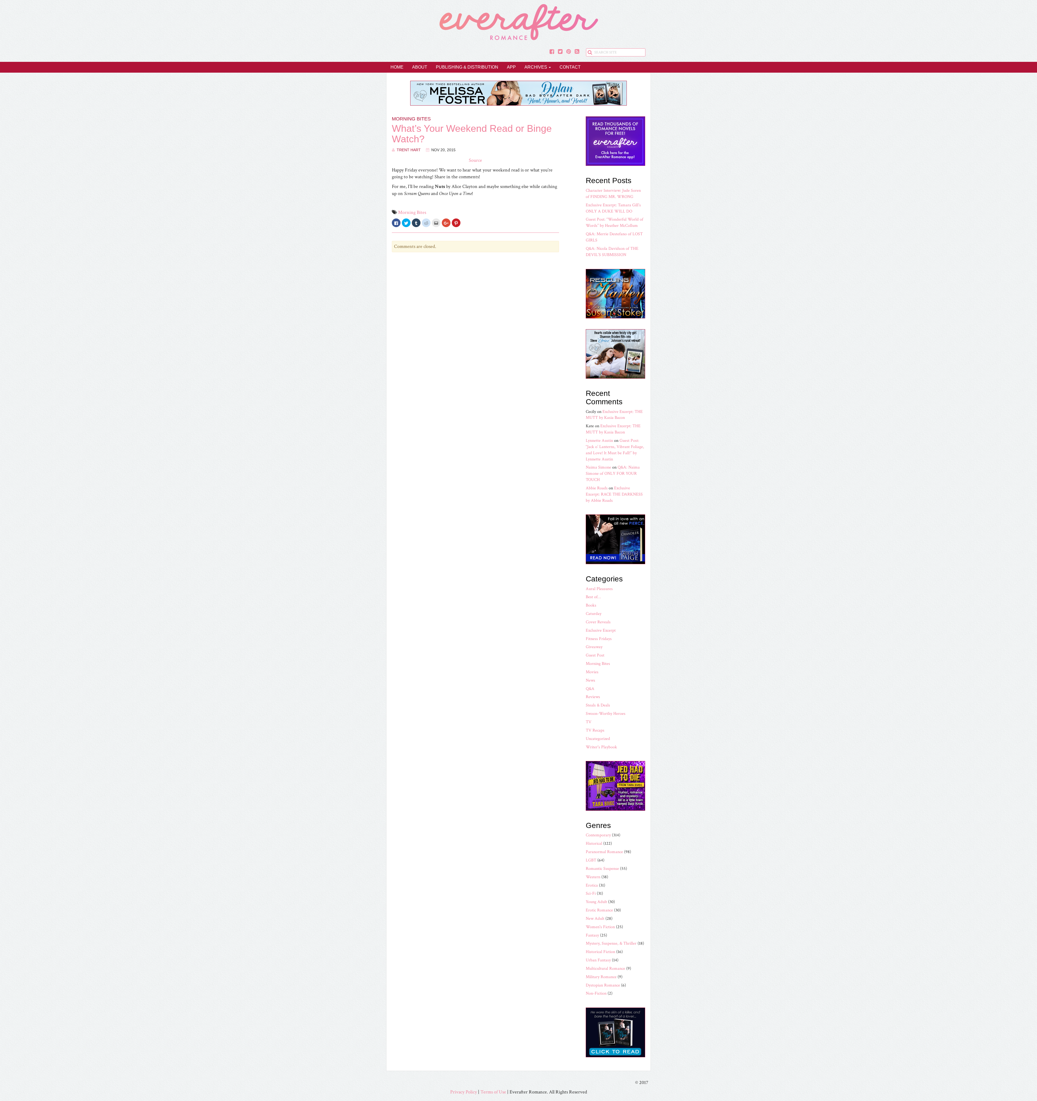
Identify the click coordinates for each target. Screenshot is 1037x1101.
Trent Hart (409, 150)
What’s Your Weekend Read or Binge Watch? (472, 134)
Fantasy (592, 935)
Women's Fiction (600, 927)
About (419, 67)
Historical (594, 843)
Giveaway (594, 647)
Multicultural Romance (605, 968)
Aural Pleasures (599, 589)
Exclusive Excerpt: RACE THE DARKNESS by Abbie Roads (614, 494)
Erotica (592, 885)
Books (591, 605)
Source (475, 160)
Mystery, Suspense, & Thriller (611, 943)
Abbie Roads (597, 488)
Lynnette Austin (599, 440)
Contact (570, 67)
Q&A (590, 689)
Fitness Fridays (599, 639)
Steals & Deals (598, 705)
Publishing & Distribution (467, 67)
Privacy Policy (463, 1092)
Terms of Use (493, 1092)
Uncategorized (598, 739)
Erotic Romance (599, 910)
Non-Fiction (596, 993)
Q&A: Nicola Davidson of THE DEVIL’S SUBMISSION (612, 252)
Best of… (593, 597)
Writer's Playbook (601, 747)
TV (588, 722)
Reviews (593, 697)
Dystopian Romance (603, 985)
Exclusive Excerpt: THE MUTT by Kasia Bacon (614, 415)
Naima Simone (598, 467)
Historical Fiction (600, 952)
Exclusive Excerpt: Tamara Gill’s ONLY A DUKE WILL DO (613, 208)
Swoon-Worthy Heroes (605, 713)
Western (593, 877)
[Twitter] (560, 51)
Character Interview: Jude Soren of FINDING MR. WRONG (613, 194)
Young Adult (596, 902)
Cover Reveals (598, 622)
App (511, 67)
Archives (536, 67)
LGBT (591, 860)
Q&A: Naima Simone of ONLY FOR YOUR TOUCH (613, 473)
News (590, 680)
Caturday (593, 614)
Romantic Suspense (602, 868)
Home (396, 67)
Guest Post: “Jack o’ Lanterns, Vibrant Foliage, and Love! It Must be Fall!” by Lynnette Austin (615, 450)
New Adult (595, 918)
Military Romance (601, 977)
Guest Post (595, 655)
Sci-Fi (591, 893)
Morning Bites (411, 119)
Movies (592, 672)
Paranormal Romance (604, 852)
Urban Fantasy (598, 960)
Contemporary (598, 835)
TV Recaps (595, 730)
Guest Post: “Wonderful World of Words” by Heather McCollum (614, 222)
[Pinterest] (568, 51)
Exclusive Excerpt (601, 630)
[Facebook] (552, 51)
